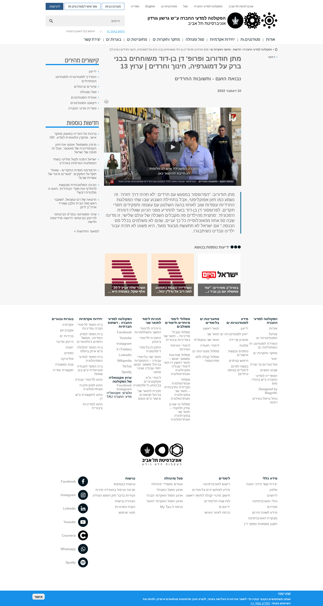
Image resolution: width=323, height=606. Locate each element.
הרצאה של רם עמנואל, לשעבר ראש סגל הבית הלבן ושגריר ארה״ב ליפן (75, 203)
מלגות (244, 345)
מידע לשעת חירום (264, 512)
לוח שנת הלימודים (217, 501)
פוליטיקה (67, 359)
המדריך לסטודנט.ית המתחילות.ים (263, 345)
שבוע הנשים (268, 370)
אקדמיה (68, 324)
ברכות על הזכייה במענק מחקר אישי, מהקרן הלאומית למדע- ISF (73, 135)
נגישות (130, 478)
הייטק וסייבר (65, 342)
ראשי (271, 57)
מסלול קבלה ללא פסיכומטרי (207, 358)
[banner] (161, 22)
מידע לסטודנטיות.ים (237, 321)
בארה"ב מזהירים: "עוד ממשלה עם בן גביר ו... (221, 289)
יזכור (274, 359)
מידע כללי (269, 478)
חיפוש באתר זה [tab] (116, 31)
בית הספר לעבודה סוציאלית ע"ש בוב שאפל (90, 370)
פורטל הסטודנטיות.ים (266, 336)
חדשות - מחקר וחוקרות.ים (226, 49)
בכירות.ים (67, 336)
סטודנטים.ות (250, 39)
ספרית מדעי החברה (82, 108)
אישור (39, 596)
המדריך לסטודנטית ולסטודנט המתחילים (76, 79)
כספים (69, 353)
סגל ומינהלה (173, 478)
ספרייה (135, 6)
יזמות (70, 347)
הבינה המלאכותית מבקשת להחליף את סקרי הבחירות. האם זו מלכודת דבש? (72, 188)
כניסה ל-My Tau (171, 507)
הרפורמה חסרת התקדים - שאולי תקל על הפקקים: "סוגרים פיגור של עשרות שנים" (72, 174)
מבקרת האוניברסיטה (262, 518)
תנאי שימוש (127, 512)
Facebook (124, 332)
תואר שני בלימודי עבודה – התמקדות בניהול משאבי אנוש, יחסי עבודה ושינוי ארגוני (147, 364)
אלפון (273, 490)
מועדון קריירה (238, 340)
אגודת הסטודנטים (83, 97)
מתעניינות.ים (137, 39)
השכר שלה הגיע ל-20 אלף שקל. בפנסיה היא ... (126, 289)
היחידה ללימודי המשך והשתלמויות (148, 330)
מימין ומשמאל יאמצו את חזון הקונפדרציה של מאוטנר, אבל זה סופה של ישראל (74, 148)
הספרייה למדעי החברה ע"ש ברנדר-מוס (264, 379)
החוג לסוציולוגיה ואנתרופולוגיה (91, 387)
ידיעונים (224, 507)
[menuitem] (241, 6)
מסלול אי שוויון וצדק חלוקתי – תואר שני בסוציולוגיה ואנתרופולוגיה (179, 411)
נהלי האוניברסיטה (264, 501)
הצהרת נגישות (125, 501)
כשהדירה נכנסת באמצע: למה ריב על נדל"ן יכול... (173, 289)
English (150, 6)
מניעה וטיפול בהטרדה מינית (115, 490)
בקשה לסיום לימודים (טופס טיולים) (238, 370)
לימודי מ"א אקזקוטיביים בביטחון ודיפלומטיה (147, 381)
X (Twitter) (124, 349)
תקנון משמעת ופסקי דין (260, 524)
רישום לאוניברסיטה (216, 484)
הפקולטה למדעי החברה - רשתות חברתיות (120, 322)
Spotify (127, 372)
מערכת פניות (113, 6)
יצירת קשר (92, 39)
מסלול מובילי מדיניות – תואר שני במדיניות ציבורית (176, 336)
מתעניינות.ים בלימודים (209, 321)
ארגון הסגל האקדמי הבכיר (164, 495)
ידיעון (92, 71)
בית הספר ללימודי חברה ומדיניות (90, 326)
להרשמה (54, 6)
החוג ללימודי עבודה (89, 379)
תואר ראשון (211, 328)
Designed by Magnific (268, 391)
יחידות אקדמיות (222, 39)
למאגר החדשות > (86, 231)
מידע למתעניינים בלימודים (211, 490)
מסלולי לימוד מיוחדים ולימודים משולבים (177, 322)
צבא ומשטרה (64, 364)
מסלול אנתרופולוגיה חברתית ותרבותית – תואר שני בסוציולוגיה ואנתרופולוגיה (177, 389)
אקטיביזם (67, 330)
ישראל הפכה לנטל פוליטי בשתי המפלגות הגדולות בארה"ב (74, 161)
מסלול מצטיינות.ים (205, 351)
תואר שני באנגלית (206, 340)
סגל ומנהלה (195, 39)
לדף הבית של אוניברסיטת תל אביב (276, 49)
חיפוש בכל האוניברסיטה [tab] (80, 31)
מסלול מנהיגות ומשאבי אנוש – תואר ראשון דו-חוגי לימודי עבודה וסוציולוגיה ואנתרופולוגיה (177, 364)
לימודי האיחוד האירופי (180, 347)
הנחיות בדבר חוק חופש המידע (114, 495)
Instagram (124, 343)
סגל (185, 6)
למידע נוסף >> (260, 603)
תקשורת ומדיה (63, 370)
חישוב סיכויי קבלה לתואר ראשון (208, 495)
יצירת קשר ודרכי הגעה (261, 484)
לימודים (224, 478)
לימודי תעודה (209, 345)
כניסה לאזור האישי (217, 512)
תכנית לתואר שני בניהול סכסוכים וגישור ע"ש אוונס (149, 394)
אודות (270, 39)
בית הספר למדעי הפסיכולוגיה (91, 358)
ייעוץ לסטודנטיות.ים (234, 334)
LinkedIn (125, 355)
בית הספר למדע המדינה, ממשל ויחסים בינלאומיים (90, 338)
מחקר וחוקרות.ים (166, 39)
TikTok (127, 366)
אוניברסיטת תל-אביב (241, 6)
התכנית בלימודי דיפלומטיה (150, 349)
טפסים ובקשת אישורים (238, 353)
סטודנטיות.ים (169, 6)
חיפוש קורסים (238, 360)
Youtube (125, 338)
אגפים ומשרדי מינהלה (167, 484)
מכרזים (272, 507)
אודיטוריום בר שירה (263, 364)
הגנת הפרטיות (125, 507)
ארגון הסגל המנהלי (169, 490)
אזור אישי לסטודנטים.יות (82, 6)
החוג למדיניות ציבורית (93, 406)
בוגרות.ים (113, 39)
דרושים (272, 495)
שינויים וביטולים (85, 86)
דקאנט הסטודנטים (83, 103)
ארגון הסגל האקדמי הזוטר (164, 501)
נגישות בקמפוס (124, 484)
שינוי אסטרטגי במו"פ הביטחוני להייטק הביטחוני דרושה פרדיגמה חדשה (73, 218)
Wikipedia (124, 360)
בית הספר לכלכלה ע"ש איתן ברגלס (90, 349)
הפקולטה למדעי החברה (208, 6)
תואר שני (213, 334)
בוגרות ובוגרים (63, 319)
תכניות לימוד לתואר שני (151, 321)
